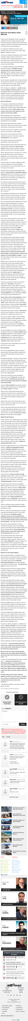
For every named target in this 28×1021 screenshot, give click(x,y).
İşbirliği (21, 992)
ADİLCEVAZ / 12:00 (12, 6)
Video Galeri (5, 1009)
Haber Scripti (14, 1019)
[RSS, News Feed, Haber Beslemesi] (13, 995)
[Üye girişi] (16, 995)
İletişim (21, 990)
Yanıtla (12, 750)
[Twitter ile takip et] (10, 995)
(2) (16, 775)
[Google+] (8, 28)
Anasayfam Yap (19, 1007)
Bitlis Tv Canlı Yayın (20, 1011)
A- (26, 33)
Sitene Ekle (18, 1005)
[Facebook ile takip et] (7, 995)
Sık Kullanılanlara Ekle (7, 990)
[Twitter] (5, 28)
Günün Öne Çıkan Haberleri (7, 1015)
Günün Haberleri (5, 1007)
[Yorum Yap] (16, 28)
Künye (7, 989)
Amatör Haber (7, 992)
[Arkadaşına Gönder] (11, 28)
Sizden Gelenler (16, 872)
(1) (16, 784)
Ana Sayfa (7, 987)
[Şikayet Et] (25, 751)
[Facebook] (2, 28)
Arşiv (3, 1013)
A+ (26, 31)
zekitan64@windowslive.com (21, 21)
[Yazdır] (14, 28)
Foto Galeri (4, 1011)
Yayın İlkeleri (21, 989)
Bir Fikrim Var (21, 987)
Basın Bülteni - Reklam (7, 1005)
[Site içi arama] (19, 995)
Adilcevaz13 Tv (19, 1009)
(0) (16, 750)
